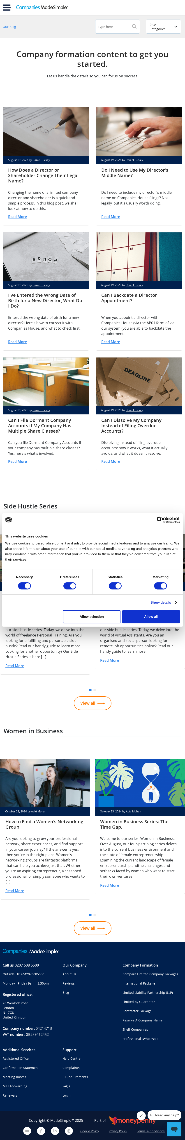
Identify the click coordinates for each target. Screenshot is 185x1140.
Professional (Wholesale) (141, 1039)
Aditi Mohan (38, 811)
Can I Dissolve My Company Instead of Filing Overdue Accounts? (131, 425)
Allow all (151, 616)
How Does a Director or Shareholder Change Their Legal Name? (43, 175)
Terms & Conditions (151, 1131)
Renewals (10, 1095)
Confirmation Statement (21, 1068)
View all (87, 703)
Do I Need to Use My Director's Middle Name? (134, 172)
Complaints (71, 1068)
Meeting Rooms (14, 1077)
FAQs (66, 1086)
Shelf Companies (135, 1029)
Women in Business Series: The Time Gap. (134, 824)
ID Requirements (75, 1077)
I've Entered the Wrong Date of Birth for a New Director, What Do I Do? (45, 300)
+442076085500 (32, 974)
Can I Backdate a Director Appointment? (129, 298)
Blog (65, 992)
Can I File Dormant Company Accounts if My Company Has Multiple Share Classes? (39, 425)
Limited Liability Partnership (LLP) (148, 992)
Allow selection (92, 616)
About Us (69, 974)
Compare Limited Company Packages (150, 974)
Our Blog (9, 27)
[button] (90, 690)
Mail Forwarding (15, 1086)
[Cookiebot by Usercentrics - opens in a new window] (160, 520)
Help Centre (71, 1058)
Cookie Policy (89, 1131)
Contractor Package (137, 1011)
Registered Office (16, 1058)
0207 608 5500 (27, 965)
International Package (139, 983)
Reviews (68, 983)
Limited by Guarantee (139, 1002)
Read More (17, 216)
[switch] (69, 585)
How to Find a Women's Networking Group (44, 824)
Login (66, 1095)
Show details (160, 602)
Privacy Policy (118, 1131)
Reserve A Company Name (142, 1020)
